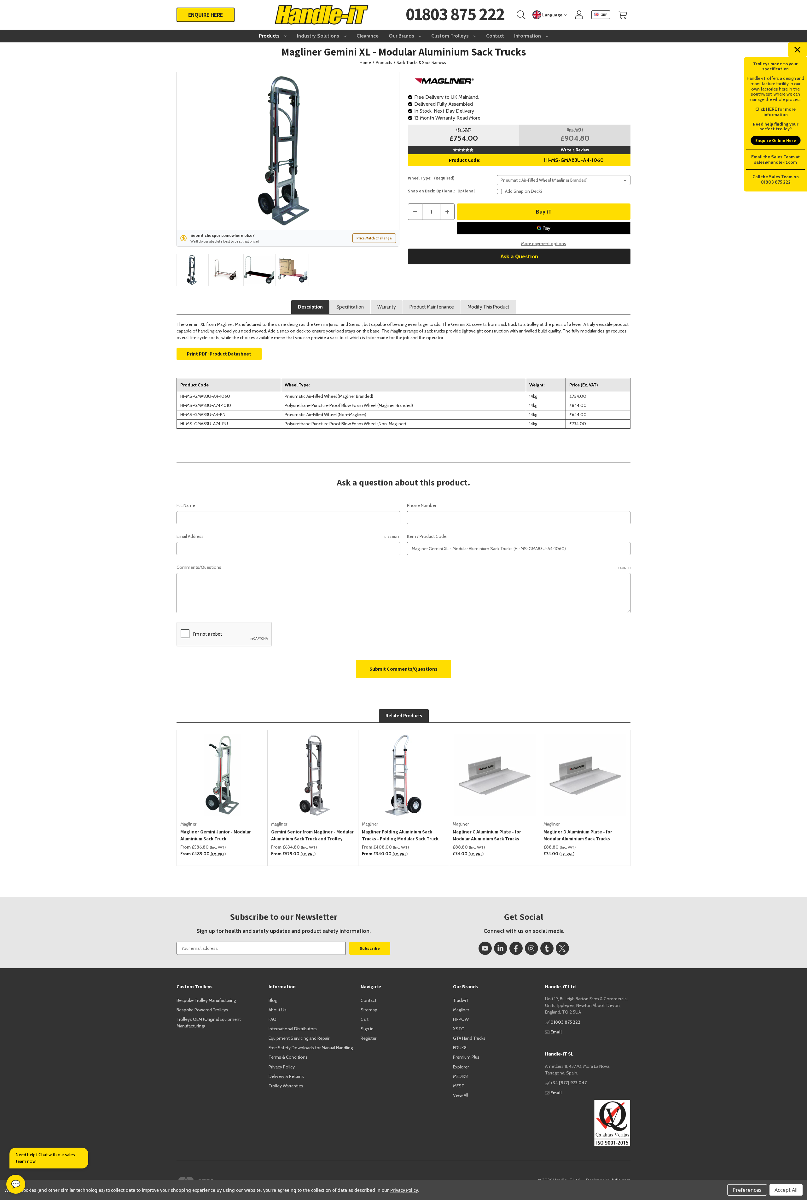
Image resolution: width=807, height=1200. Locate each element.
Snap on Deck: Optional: (441, 191)
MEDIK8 (460, 1076)
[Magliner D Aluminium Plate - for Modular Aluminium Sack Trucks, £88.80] (585, 775)
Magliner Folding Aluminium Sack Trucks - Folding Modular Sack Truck (400, 835)
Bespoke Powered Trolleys (202, 1010)
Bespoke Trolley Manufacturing (206, 1000)
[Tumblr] (547, 948)
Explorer (461, 1067)
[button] (587, 1123)
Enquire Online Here (775, 140)
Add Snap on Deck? (524, 191)
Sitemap (369, 1010)
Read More (468, 118)
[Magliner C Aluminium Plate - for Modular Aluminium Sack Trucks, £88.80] (495, 775)
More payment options (543, 243)
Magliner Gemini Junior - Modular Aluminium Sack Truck (215, 835)
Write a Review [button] (575, 149)
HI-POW (461, 1019)
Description (310, 307)
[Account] (579, 15)
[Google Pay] (543, 228)
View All (460, 1095)
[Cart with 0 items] (622, 15)
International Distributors (293, 1029)
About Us (278, 1010)
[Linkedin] (500, 948)
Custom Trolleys (450, 36)
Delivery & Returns (286, 1076)
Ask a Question (519, 256)
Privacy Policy (282, 1067)
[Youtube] (485, 948)
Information (528, 36)
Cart (365, 1019)
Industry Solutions (318, 36)
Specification (350, 307)
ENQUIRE (205, 14)
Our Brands (402, 36)
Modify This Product (488, 307)
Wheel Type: (431, 178)
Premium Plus (466, 1057)
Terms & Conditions (288, 1057)
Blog (273, 1000)
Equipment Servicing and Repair (299, 1038)
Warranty (386, 307)
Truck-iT (461, 1000)
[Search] (521, 15)
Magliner (461, 1010)
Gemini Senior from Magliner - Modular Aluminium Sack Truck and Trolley (312, 835)
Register (368, 1038)
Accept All (786, 1189)
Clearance (368, 36)
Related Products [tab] (404, 716)
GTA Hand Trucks (469, 1038)
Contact (495, 36)
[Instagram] (531, 948)
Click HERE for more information (775, 111)
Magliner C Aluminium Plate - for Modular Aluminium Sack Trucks (487, 835)
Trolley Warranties (286, 1086)
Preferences (747, 1189)
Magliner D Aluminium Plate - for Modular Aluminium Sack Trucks (577, 835)
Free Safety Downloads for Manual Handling (311, 1047)
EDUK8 (460, 1047)
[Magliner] (445, 80)
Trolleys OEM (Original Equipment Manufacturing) (209, 1022)
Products (270, 36)
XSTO (459, 1029)
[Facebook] (516, 948)
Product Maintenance (431, 307)
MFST (458, 1086)
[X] (562, 948)
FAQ (272, 1019)
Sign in (367, 1029)
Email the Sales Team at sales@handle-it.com (775, 159)
